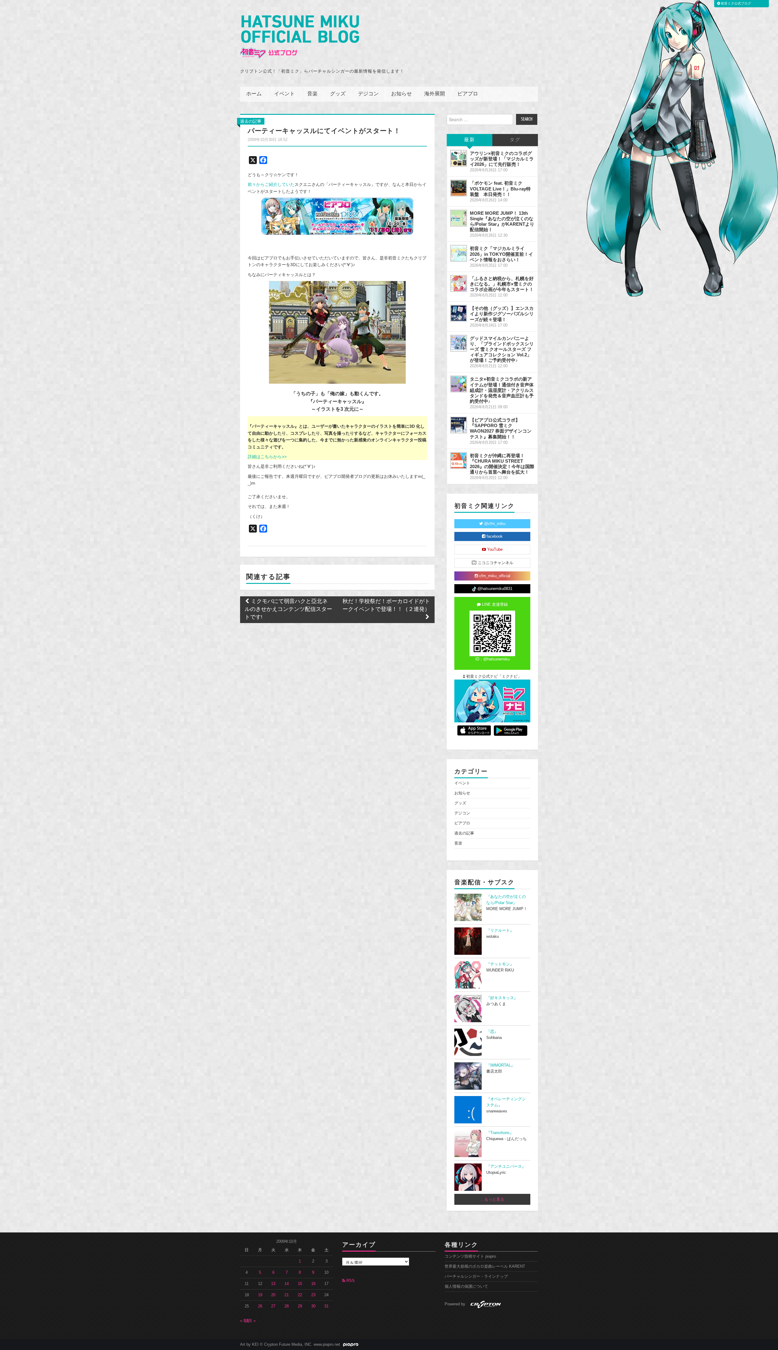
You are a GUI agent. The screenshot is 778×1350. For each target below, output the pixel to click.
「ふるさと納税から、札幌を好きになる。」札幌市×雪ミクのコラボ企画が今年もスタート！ (502, 284)
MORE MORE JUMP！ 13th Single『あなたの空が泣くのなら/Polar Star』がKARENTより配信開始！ (502, 221)
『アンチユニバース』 (506, 1166)
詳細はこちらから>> (267, 456)
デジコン (368, 94)
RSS (350, 1281)
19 (260, 1295)
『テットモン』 (500, 964)
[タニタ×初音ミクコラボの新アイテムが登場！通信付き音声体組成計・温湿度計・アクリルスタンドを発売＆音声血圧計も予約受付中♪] (458, 384)
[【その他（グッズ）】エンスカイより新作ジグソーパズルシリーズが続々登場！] (458, 313)
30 (313, 1306)
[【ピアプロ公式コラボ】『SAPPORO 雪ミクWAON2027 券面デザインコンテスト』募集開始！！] (458, 425)
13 (273, 1284)
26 (260, 1306)
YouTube (494, 549)
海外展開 (434, 94)
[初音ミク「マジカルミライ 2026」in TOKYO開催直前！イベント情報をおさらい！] (458, 253)
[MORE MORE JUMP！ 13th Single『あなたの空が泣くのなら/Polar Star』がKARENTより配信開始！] (458, 218)
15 (300, 1284)
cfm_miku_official (494, 576)
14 (286, 1284)
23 (313, 1295)
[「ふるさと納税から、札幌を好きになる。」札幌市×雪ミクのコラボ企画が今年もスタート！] (458, 283)
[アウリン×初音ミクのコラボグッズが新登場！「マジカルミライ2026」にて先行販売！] (458, 158)
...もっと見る (492, 1199)
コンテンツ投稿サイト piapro (470, 1256)
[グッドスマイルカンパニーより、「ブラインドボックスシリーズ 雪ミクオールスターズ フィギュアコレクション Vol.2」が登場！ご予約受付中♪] (458, 343)
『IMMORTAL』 (500, 1065)
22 (300, 1295)
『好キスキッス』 (502, 998)
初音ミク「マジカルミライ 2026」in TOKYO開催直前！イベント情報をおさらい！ (501, 254)
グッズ (338, 94)
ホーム (254, 94)
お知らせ (401, 94)
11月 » (250, 1321)
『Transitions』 (500, 1133)
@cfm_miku (494, 524)
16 (313, 1284)
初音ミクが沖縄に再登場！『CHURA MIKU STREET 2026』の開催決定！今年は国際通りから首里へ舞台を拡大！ (502, 464)
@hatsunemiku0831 (494, 589)
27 (273, 1306)
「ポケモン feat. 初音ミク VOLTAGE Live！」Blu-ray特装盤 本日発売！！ (500, 188)
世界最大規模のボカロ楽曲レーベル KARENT (485, 1266)
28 (286, 1306)
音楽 (312, 94)
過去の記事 (250, 121)
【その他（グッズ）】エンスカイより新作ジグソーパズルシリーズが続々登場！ (502, 314)
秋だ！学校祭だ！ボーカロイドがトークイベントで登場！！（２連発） (386, 605)
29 (300, 1306)
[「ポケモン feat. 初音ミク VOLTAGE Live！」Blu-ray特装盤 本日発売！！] (458, 188)
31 (326, 1306)
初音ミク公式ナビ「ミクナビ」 (493, 676)
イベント (284, 94)
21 (286, 1295)
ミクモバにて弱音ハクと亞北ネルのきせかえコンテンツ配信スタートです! (288, 609)
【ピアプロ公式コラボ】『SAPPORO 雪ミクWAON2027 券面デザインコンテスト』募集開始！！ (501, 428)
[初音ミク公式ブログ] (299, 37)
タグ (515, 140)
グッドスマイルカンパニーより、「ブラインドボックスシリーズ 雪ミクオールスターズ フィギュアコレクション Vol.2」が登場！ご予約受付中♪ (502, 349)
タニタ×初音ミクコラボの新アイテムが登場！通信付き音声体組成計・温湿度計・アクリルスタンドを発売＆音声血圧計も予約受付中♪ (502, 390)
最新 (469, 140)
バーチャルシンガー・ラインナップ (476, 1276)
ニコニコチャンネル (495, 563)
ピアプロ (467, 94)
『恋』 (492, 1032)
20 (273, 1295)
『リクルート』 (500, 930)
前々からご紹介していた (271, 184)
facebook (494, 536)
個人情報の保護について (466, 1286)
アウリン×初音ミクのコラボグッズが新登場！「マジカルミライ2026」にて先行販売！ (502, 159)
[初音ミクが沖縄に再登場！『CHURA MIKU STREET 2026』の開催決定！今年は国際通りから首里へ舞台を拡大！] (458, 460)
